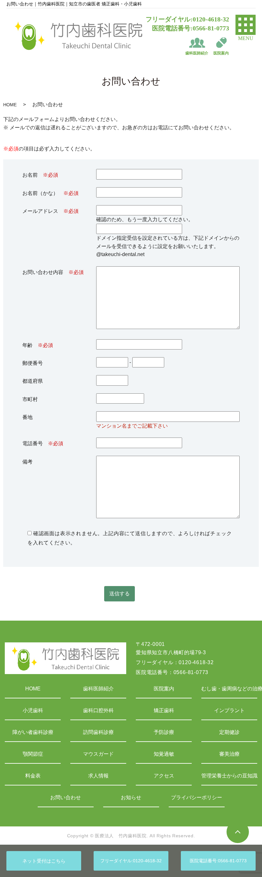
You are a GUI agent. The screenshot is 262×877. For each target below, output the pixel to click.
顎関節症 (33, 754)
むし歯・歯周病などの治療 (229, 688)
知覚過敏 (164, 754)
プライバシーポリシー (196, 797)
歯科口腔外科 (98, 710)
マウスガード (98, 754)
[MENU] (245, 25)
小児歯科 (33, 710)
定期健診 (229, 732)
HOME (10, 104)
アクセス (164, 775)
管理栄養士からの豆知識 (229, 775)
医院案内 (164, 688)
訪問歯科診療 (98, 732)
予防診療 (164, 732)
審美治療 (229, 754)
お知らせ (131, 797)
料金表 (33, 775)
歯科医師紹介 (98, 688)
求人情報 (98, 775)
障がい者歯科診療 (32, 732)
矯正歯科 (164, 710)
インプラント (229, 710)
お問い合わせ (65, 797)
